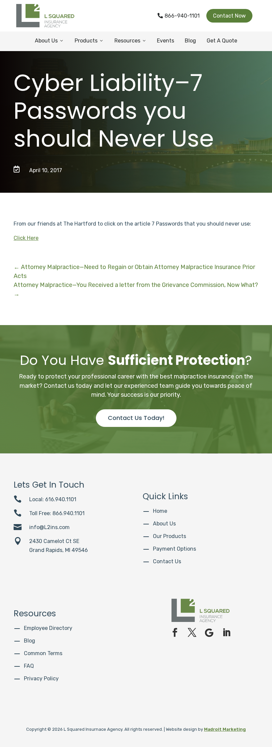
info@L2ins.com (49, 527)
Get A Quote (222, 40)
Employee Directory (48, 628)
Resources (130, 40)
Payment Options (174, 549)
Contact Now (229, 16)
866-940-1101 (179, 16)
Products (89, 40)
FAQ (29, 666)
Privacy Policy (41, 678)
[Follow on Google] (209, 632)
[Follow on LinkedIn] (226, 632)
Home (160, 511)
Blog (190, 40)
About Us (49, 40)
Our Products (169, 536)
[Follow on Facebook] (174, 632)
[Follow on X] (192, 632)
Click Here (26, 238)
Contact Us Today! (136, 418)
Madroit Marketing (225, 729)
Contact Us (167, 561)
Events (165, 40)
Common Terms (43, 653)
